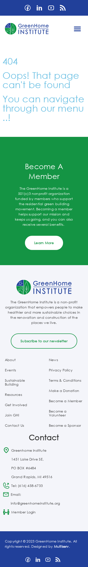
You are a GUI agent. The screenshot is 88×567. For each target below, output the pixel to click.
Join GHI (12, 415)
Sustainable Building (15, 382)
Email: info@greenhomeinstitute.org (35, 499)
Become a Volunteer (58, 413)
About (10, 359)
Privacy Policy (61, 370)
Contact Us (14, 425)
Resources (13, 394)
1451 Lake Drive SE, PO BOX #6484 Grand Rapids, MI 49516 (31, 468)
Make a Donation (64, 390)
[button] (77, 29)
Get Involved (16, 404)
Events (10, 370)
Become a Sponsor (65, 425)
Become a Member (65, 401)
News (53, 359)
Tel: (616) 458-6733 (27, 485)
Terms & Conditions (65, 380)
